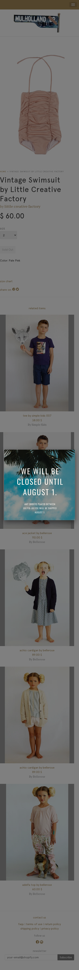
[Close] (75, 449)
